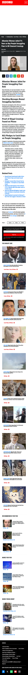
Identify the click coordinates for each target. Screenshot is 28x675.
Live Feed (18, 656)
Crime (16, 222)
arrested (18, 94)
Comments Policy (5, 646)
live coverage (13, 215)
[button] (3, 76)
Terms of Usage (15, 658)
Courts (10, 222)
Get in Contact (21, 648)
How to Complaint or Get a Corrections (9, 648)
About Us (4, 663)
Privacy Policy (8, 238)
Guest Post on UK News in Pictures (8, 652)
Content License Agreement (7, 650)
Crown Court (10, 143)
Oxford (5, 143)
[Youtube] (15, 671)
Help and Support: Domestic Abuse (8, 654)
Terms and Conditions (6, 658)
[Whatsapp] (11, 671)
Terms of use (4, 660)
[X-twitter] (7, 671)
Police (22, 222)
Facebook (10, 212)
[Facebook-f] (3, 671)
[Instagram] (19, 671)
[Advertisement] (14, 20)
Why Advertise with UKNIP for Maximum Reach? (11, 662)
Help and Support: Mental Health (8, 656)
